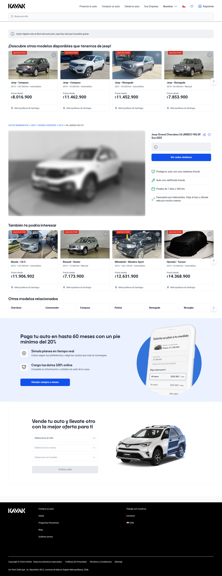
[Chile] (183, 6)
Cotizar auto (65, 469)
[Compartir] (204, 135)
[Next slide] (214, 81)
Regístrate (208, 6)
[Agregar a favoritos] (209, 135)
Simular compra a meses (45, 382)
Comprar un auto (111, 6)
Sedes (41, 516)
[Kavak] (16, 6)
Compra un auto (46, 509)
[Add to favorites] (53, 54)
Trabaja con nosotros (136, 509)
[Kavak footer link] (16, 523)
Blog (41, 530)
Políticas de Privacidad (76, 562)
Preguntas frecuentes (49, 523)
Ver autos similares (181, 157)
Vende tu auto (132, 6)
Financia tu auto (88, 6)
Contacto (130, 516)
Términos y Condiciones (101, 562)
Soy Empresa (151, 6)
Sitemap (118, 562)
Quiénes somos (46, 536)
